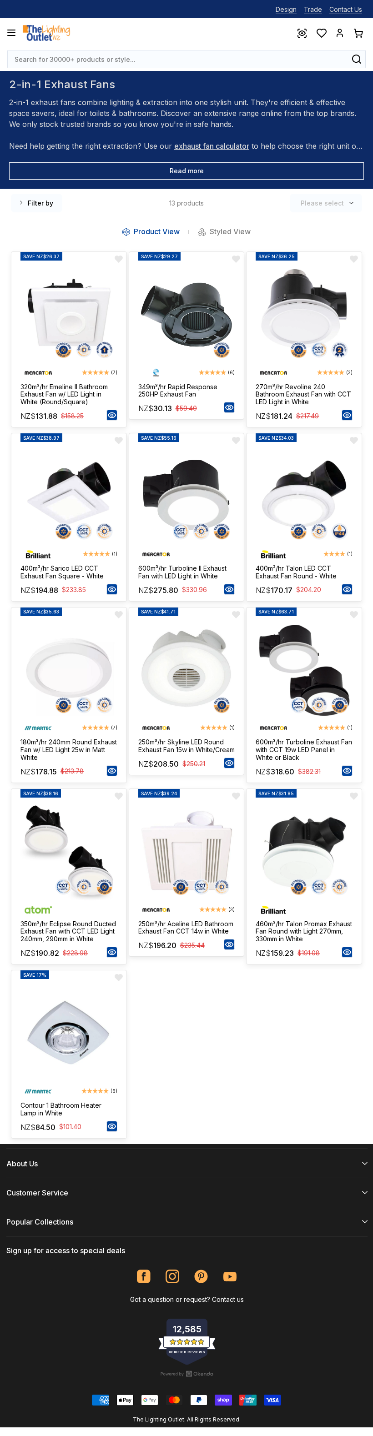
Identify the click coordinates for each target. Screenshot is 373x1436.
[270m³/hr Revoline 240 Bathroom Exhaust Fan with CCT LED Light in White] (304, 314)
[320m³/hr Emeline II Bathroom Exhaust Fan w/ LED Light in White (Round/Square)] (68, 314)
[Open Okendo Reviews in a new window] (187, 1373)
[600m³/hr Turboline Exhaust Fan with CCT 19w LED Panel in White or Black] (304, 670)
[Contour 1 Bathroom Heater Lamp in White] (68, 1033)
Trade (313, 9)
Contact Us (345, 9)
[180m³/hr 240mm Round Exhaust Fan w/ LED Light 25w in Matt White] (68, 670)
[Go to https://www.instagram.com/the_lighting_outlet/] (173, 1277)
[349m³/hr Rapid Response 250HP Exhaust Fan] (186, 314)
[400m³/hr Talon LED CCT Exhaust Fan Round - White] (304, 496)
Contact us (228, 1299)
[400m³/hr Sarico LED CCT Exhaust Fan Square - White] (68, 496)
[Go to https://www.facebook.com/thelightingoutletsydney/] (144, 1277)
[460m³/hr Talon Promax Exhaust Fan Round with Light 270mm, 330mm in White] (304, 851)
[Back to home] (46, 33)
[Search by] (357, 59)
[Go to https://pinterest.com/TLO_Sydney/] (201, 1277)
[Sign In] (340, 32)
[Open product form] (111, 415)
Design (286, 9)
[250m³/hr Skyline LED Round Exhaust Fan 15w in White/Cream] (186, 670)
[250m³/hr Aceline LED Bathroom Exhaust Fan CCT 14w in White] (186, 851)
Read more (187, 171)
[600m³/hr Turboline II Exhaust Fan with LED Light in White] (186, 496)
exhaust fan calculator (211, 146)
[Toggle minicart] (358, 32)
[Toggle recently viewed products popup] (301, 32)
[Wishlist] (321, 32)
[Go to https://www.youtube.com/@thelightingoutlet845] (230, 1277)
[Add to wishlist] (118, 259)
